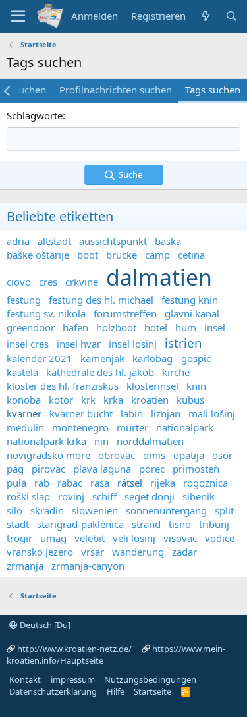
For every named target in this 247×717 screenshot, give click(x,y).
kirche (176, 372)
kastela (22, 372)
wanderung (138, 551)
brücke (121, 254)
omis (154, 455)
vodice (219, 537)
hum (185, 327)
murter (132, 427)
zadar (184, 551)
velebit (89, 537)
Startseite (152, 691)
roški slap (28, 496)
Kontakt (25, 679)
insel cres (28, 343)
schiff (104, 496)
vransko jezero (40, 551)
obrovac (116, 455)
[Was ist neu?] (205, 16)
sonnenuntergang (166, 510)
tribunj (214, 524)
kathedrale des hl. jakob (100, 372)
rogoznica (205, 482)
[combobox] (123, 139)
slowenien (95, 510)
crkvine (81, 281)
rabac (69, 482)
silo (14, 510)
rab (41, 482)
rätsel (129, 482)
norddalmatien (150, 441)
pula (16, 482)
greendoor (31, 327)
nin (101, 441)
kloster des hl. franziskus (63, 385)
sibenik (198, 496)
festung (24, 299)
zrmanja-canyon (87, 565)
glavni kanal (192, 313)
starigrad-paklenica (80, 524)
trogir (19, 537)
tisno (180, 524)
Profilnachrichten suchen (115, 89)
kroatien (150, 399)
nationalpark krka (46, 441)
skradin (47, 510)
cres (48, 281)
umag (53, 537)
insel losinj (133, 343)
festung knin (189, 299)
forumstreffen (125, 313)
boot (87, 254)
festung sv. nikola (46, 313)
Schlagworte (35, 115)
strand (146, 524)
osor (222, 455)
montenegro (80, 427)
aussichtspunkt (113, 241)
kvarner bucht (81, 413)
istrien (183, 342)
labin (132, 413)
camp (157, 254)
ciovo (19, 281)
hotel (155, 327)
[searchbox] (123, 139)
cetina (191, 254)
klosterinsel (152, 385)
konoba (24, 399)
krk (88, 399)
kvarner (24, 413)
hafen (75, 327)
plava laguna (102, 468)
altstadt (54, 241)
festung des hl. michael (101, 299)
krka (113, 399)
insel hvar (79, 343)
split (224, 510)
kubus (190, 399)
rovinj (71, 496)
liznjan (165, 413)
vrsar (92, 551)
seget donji (149, 496)
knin (196, 385)
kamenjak (102, 358)
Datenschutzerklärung (53, 691)
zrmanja (25, 565)
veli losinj (134, 537)
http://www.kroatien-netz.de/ (74, 648)
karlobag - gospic (171, 358)
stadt (18, 524)
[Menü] (18, 16)
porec (152, 468)
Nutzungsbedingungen (150, 679)
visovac (180, 537)
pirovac (48, 468)
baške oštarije (38, 254)
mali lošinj (211, 413)
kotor (61, 399)
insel (214, 327)
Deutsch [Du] (44, 625)
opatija (188, 455)
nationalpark (184, 427)
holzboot (116, 327)
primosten (196, 468)
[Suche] (231, 16)
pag (15, 468)
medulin (25, 427)
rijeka (162, 482)
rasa (99, 482)
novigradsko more (48, 455)
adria (18, 241)
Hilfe (115, 691)
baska (168, 241)
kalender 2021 (39, 358)
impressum (73, 679)
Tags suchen (212, 89)
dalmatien (159, 277)
